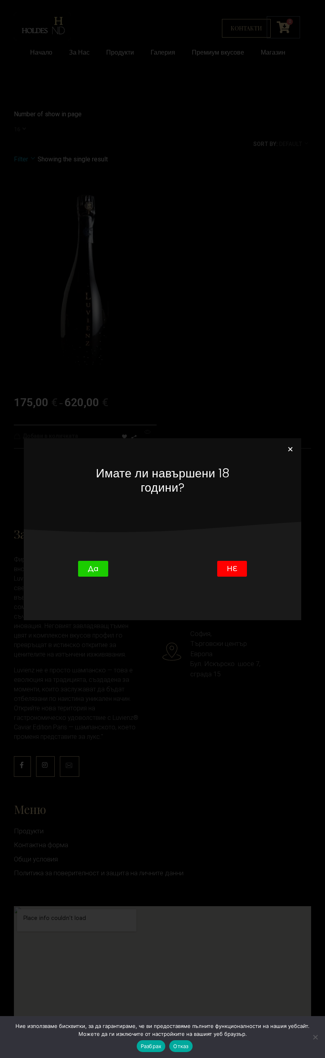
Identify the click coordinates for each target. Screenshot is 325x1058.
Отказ (180, 1046)
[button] (290, 449)
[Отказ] (315, 1037)
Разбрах (151, 1046)
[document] (162, 529)
